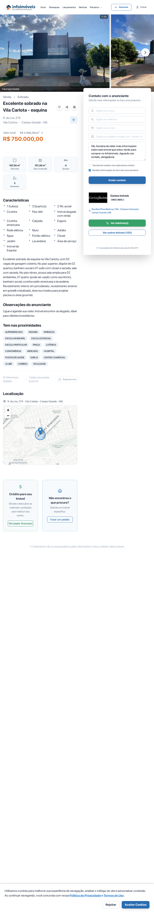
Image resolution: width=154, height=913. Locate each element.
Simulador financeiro (20, 523)
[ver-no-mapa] (73, 120)
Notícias (83, 7)
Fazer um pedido (59, 519)
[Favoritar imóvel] (59, 107)
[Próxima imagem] (145, 52)
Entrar (143, 7)
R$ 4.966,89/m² (29, 132)
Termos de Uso (114, 895)
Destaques (54, 7)
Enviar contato (117, 180)
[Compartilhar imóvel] (67, 107)
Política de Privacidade (85, 895)
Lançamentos (69, 7)
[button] (40, 431)
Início (43, 7)
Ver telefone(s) (119, 223)
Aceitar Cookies (135, 904)
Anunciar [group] (123, 7)
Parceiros (94, 7)
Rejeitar (111, 904)
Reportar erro (69, 379)
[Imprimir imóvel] (74, 107)
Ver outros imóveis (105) (117, 232)
